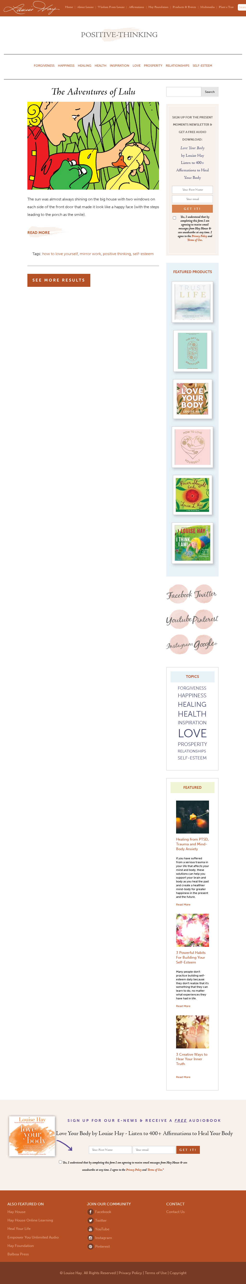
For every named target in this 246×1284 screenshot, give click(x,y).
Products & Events (184, 7)
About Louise (85, 7)
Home (69, 7)
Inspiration (119, 65)
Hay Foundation (158, 7)
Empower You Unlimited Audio (33, 1237)
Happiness (66, 65)
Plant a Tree (226, 7)
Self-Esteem (202, 65)
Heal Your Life (19, 1228)
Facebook (102, 1212)
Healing (84, 65)
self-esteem (143, 253)
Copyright (178, 1273)
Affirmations (136, 7)
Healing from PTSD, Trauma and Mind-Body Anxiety (192, 844)
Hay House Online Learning (30, 1220)
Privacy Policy (199, 236)
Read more (38, 232)
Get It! (188, 1150)
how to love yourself (60, 253)
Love (137, 65)
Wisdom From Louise (111, 7)
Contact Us (175, 1212)
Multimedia (207, 7)
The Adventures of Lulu (93, 92)
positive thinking (117, 253)
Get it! (192, 209)
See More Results (58, 280)
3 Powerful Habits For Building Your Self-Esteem (191, 957)
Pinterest (102, 1246)
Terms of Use (194, 240)
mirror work (90, 253)
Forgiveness (44, 65)
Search (210, 92)
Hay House (16, 1212)
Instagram (103, 1238)
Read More (183, 904)
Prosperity (153, 65)
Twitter (100, 1220)
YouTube (101, 1229)
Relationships (177, 65)
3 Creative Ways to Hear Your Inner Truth (191, 1059)
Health (100, 65)
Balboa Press (18, 1254)
